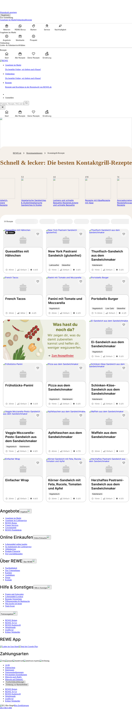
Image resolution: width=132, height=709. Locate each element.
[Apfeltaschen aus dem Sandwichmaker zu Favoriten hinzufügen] (81, 415)
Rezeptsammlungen (34, 153)
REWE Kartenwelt (13, 625)
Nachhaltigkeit (11, 568)
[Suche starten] (26, 103)
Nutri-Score (10, 606)
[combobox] (12, 104)
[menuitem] (6, 27)
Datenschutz (10, 667)
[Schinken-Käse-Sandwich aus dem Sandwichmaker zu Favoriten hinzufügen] (124, 368)
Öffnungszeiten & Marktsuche (17, 601)
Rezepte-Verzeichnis (13, 599)
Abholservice (10, 549)
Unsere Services (11, 525)
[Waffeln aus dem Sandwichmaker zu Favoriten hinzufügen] (124, 415)
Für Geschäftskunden (14, 554)
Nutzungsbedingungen (14, 672)
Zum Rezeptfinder (63, 355)
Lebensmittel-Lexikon (14, 596)
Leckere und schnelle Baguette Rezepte (63, 201)
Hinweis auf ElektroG (14, 679)
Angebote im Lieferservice (16, 520)
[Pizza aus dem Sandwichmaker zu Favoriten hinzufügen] (81, 368)
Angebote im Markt (13, 518)
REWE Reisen (11, 620)
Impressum (9, 670)
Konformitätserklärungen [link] (15, 682)
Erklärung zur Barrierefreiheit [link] (16, 685)
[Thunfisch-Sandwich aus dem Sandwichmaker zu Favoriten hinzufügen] (124, 234)
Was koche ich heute (13, 604)
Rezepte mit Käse (93, 200)
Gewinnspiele (10, 527)
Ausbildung (10, 575)
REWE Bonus (11, 523)
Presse (7, 577)
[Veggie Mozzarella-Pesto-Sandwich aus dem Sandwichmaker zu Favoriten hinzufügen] (38, 415)
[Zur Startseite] (9, 4)
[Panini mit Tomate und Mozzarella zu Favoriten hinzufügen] (81, 281)
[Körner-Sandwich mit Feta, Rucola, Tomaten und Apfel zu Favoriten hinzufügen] (81, 463)
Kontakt (8, 580)
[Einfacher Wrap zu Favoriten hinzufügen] (38, 463)
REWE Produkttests (13, 530)
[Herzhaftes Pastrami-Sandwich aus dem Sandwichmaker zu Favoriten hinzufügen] (124, 463)
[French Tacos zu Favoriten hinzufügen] (38, 281)
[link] (68, 67)
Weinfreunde (10, 627)
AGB (7, 665)
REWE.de (17, 153)
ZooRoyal (9, 630)
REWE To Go (11, 623)
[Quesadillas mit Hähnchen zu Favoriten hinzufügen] (38, 234)
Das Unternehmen (12, 570)
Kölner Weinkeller (12, 632)
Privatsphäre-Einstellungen (16, 675)
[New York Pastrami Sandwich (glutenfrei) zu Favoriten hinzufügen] (81, 234)
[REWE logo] (4, 60)
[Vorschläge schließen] (2, 107)
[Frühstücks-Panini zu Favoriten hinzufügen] (38, 368)
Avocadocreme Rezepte (124, 201)
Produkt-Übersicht (12, 551)
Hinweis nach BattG (13, 677)
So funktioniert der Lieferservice (18, 547)
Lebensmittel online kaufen (16, 544)
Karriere (8, 573)
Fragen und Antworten (14, 594)
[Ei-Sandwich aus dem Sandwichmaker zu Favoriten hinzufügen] (124, 325)
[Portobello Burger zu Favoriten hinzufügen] (124, 281)
